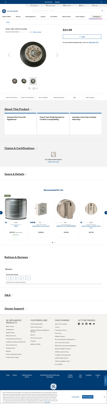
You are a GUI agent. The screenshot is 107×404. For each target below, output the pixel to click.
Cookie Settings (75, 396)
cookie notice (47, 402)
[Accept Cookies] (104, 397)
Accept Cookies (87, 396)
